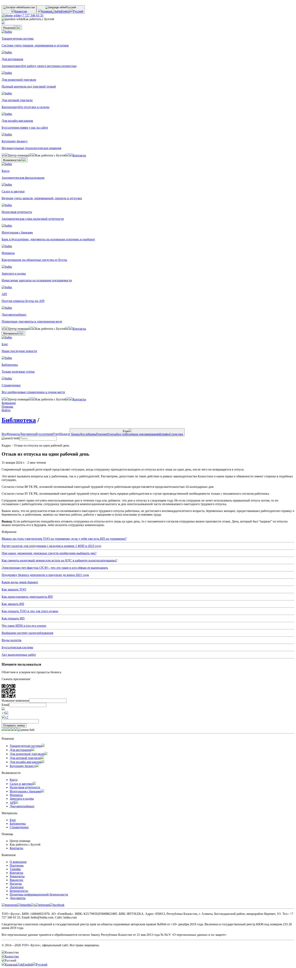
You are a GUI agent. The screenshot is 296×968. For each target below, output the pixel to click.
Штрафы (164, 434)
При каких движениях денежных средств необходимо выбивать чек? (49, 553)
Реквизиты (17, 876)
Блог (13, 820)
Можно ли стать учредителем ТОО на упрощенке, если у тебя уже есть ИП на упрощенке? (64, 538)
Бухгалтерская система (17, 647)
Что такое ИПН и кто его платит (24, 625)
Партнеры (17, 865)
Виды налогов (11, 640)
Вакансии (16, 880)
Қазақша (46, 11)
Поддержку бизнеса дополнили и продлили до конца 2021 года (45, 575)
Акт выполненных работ (19, 654)
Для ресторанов (20, 750)
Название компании (15, 700)
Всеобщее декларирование (142, 434)
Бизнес (75, 434)
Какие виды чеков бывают (20, 582)
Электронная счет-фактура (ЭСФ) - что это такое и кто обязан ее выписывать (55, 567)
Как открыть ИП (13, 618)
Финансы (13, 434)
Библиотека (19, 420)
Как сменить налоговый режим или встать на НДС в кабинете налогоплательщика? (59, 560)
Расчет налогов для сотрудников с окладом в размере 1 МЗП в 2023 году (51, 546)
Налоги (64, 434)
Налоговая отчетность (25, 787)
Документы (28, 434)
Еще (127, 433)
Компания (9, 403)
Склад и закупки (21, 783)
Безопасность (19, 891)
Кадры (92, 434)
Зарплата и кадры (22, 798)
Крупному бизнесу (23, 766)
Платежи (101, 434)
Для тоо (121, 434)
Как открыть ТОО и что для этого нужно (30, 611)
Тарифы (15, 869)
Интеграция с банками (25, 791)
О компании (18, 862)
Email (5, 704)
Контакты (79, 155)
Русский (78, 11)
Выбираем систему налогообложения (27, 633)
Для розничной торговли (27, 754)
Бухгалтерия (44, 434)
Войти (6, 410)
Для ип (84, 434)
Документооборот (22, 806)
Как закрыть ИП (13, 604)
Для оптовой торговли (25, 758)
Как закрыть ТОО (14, 589)
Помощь (7, 406)
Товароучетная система (25, 746)
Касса (14, 779)
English (65, 11)
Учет (56, 434)
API (12, 802)
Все (4, 434)
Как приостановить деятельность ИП (27, 596)
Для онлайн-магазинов (25, 762)
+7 (6, 717)
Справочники (19, 827)
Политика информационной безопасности (39, 894)
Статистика (176, 434)
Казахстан (20, 11)
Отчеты (111, 434)
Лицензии (17, 887)
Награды (16, 883)
